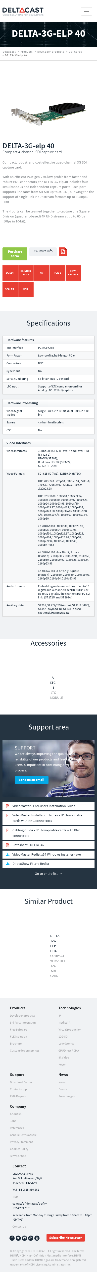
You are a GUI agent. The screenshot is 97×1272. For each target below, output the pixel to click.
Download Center (21, 1082)
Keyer (62, 1065)
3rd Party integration (23, 1023)
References (17, 1128)
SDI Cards (75, 52)
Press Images (66, 1096)
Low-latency (66, 1044)
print (63, 251)
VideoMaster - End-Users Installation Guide (43, 806)
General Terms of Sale (23, 1135)
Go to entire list (46, 874)
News (61, 1082)
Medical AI (64, 1023)
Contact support (20, 1089)
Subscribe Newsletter (65, 1237)
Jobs (13, 1121)
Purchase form (15, 254)
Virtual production (70, 1030)
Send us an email (31, 779)
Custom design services (24, 1051)
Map (15, 1197)
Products (26, 52)
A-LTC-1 (53, 683)
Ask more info (43, 251)
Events (62, 1089)
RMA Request (18, 1096)
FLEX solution (18, 1037)
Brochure (16, 1044)
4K (41, 273)
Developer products (50, 52)
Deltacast (9, 52)
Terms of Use (18, 1156)
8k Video (63, 1058)
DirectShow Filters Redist (30, 864)
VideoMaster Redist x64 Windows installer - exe (46, 854)
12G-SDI (63, 1037)
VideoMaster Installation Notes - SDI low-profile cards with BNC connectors (47, 818)
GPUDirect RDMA (68, 1051)
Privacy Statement (21, 1142)
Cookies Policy (19, 1149)
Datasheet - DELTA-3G (28, 845)
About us (15, 1114)
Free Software (18, 1030)
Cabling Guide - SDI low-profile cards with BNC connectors (46, 833)
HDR (25, 289)
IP (59, 1016)
